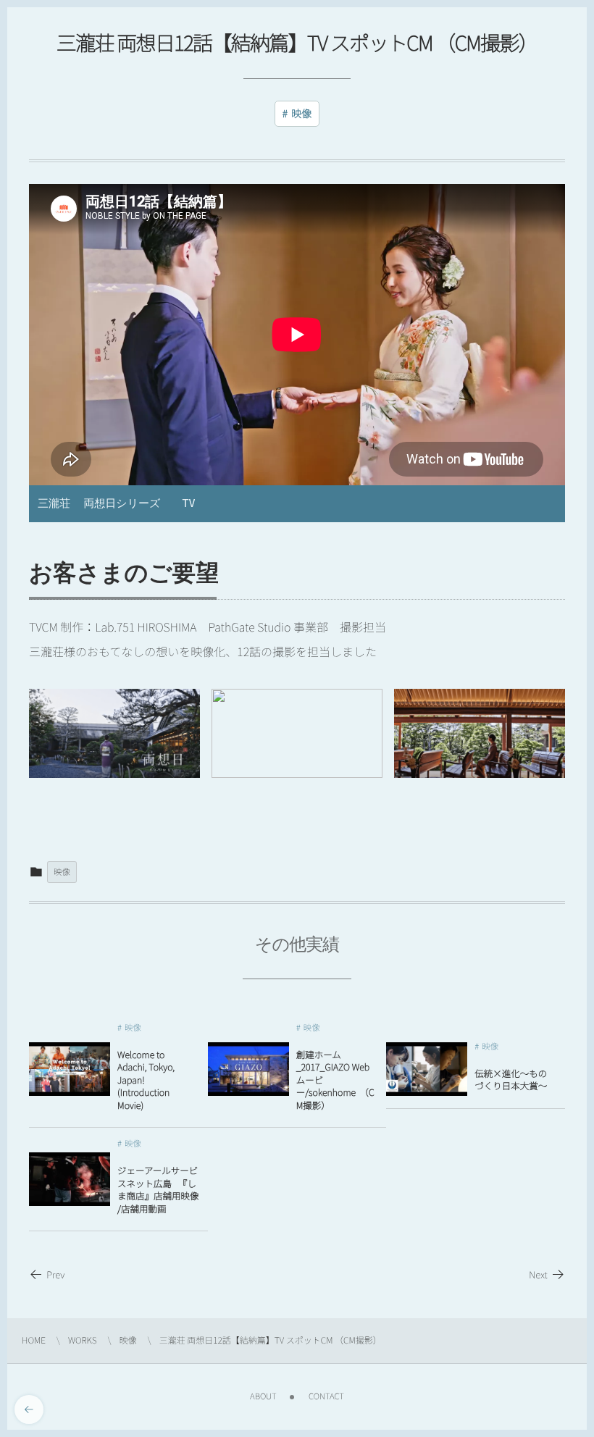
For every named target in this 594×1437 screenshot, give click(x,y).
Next (538, 1274)
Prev (55, 1274)
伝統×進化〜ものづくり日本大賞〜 (510, 1079)
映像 (301, 113)
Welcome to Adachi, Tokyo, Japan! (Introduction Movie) (146, 1079)
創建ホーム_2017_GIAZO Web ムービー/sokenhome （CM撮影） (335, 1079)
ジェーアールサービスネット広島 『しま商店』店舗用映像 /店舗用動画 (159, 1189)
